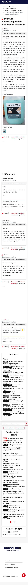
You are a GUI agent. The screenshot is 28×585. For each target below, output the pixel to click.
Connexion (14, 137)
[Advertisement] (14, 156)
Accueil (5, 7)
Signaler (5, 137)
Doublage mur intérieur (15, 445)
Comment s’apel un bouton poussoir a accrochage (13, 411)
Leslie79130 (14, 532)
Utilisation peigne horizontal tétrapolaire (11, 364)
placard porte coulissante (15, 489)
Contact (7, 561)
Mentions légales (10, 564)
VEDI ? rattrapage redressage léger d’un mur (11, 473)
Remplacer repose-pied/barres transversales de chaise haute (13, 455)
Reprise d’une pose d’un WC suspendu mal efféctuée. (14, 481)
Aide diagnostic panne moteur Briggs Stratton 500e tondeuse (12, 449)
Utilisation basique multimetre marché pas (12, 393)
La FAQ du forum (20, 428)
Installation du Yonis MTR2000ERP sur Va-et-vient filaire (14, 485)
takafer (6, 320)
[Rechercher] (26, 424)
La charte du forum (8, 428)
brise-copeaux (8, 178)
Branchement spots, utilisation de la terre (12, 398)
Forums (11, 7)
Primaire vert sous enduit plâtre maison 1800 (13, 373)
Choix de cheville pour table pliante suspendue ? (14, 511)
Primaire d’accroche (18, 408)
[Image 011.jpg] (4, 131)
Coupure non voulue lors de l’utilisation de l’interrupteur (13, 405)
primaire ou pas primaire (15, 361)
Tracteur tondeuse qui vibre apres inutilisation (13, 402)
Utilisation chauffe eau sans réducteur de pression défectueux (13, 368)
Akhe (7, 29)
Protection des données (11, 567)
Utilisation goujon (14, 395)
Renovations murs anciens (15, 438)
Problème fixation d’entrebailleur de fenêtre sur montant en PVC (11, 465)
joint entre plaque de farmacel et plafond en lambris (12, 506)
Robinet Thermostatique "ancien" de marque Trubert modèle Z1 (13, 493)
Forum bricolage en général (13, 10)
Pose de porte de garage (15, 469)
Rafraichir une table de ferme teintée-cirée (12, 477)
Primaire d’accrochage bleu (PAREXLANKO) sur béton (13, 376)
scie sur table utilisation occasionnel (11, 385)
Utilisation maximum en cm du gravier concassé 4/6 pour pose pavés (13, 381)
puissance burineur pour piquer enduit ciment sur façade (12, 441)
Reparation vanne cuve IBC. (16, 514)
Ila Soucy (7, 220)
